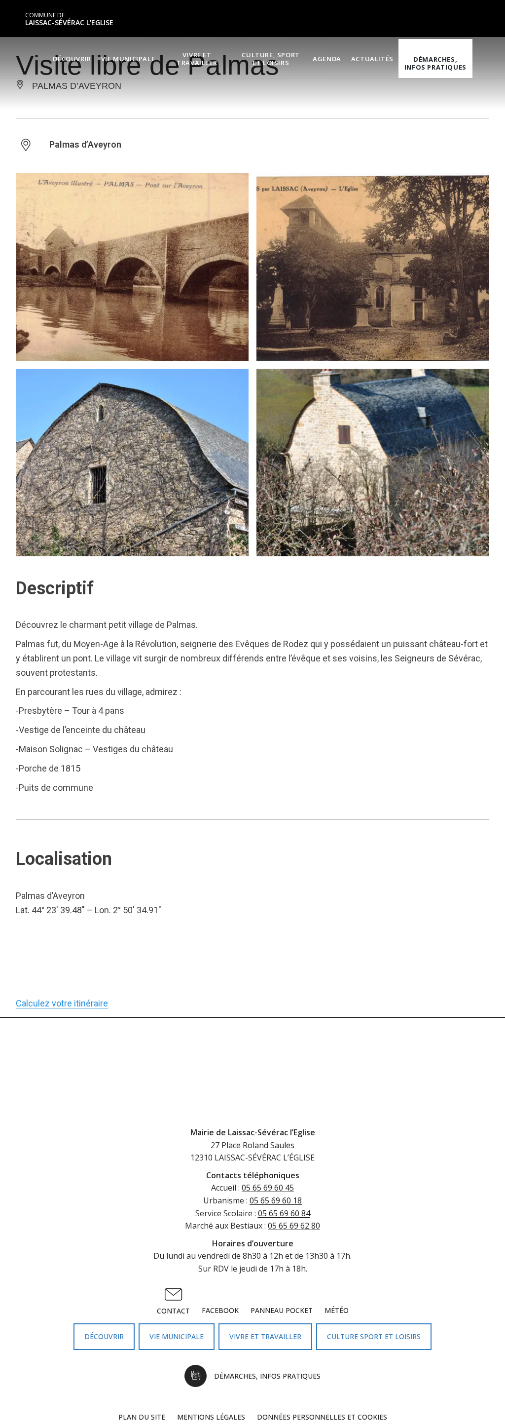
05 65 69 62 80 (294, 1225)
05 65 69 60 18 (276, 1200)
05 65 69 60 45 (268, 1187)
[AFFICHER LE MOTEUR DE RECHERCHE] (479, 58)
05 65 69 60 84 (284, 1213)
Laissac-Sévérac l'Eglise (69, 19)
